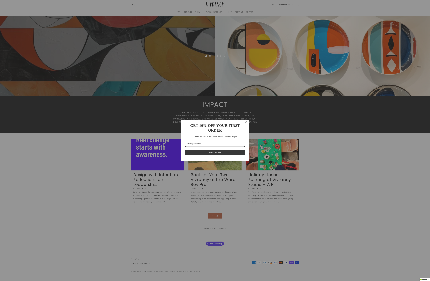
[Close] (246, 122)
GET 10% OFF (215, 152)
